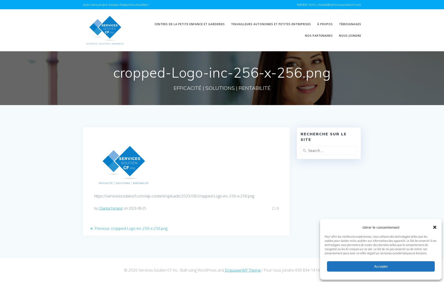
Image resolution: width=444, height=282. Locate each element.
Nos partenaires (319, 36)
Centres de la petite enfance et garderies (190, 24)
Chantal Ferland (111, 208)
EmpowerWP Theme (243, 270)
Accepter (381, 266)
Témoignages (350, 24)
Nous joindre (350, 36)
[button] (434, 227)
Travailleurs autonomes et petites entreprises (271, 24)
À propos (325, 24)
